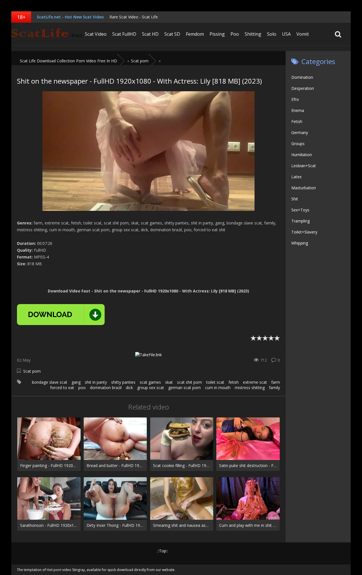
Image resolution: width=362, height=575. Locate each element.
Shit (294, 198)
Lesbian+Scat (303, 165)
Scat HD (150, 34)
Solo (271, 34)
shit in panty (96, 382)
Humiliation (301, 154)
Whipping (299, 243)
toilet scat (215, 382)
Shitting (253, 34)
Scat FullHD (124, 34)
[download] (61, 314)
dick (129, 387)
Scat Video (96, 34)
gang (76, 382)
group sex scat (150, 387)
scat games (150, 382)
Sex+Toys (300, 210)
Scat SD (172, 34)
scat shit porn (189, 382)
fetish (234, 382)
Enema (297, 110)
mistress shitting (250, 387)
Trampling (300, 221)
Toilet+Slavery (304, 232)
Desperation (302, 88)
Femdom (195, 34)
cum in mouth (217, 387)
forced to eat (62, 387)
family (274, 387)
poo (82, 387)
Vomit (302, 34)
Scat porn (32, 371)
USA (286, 34)
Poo (234, 34)
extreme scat (255, 382)
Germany (299, 132)
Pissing (217, 34)
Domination (302, 77)
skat (169, 382)
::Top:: (162, 550)
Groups (298, 143)
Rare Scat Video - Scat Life (133, 17)
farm (275, 382)
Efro (295, 99)
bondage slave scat (49, 382)
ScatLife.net (46, 34)
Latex (296, 176)
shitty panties (123, 382)
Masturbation (303, 187)
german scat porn (184, 387)
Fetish (296, 121)
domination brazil (106, 387)
